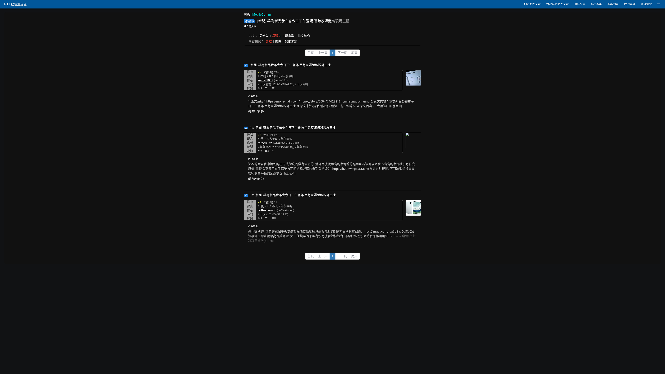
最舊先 (276, 36)
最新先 (264, 36)
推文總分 (304, 36)
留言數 (289, 36)
